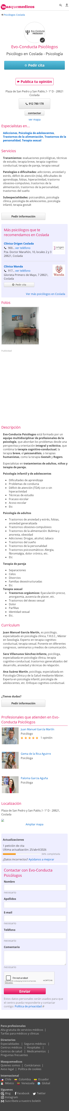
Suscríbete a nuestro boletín (23, 1101)
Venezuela (27, 1083)
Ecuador (43, 1079)
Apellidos (10, 899)
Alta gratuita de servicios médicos (22, 1030)
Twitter (41, 1093)
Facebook (23, 1093)
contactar (34, 113)
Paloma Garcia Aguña (34, 778)
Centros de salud (11, 1051)
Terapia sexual (31, 140)
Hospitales (33, 1047)
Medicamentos (36, 1051)
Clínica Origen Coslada (19, 243)
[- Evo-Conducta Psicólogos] (20, 326)
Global (46, 1083)
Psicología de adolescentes (36, 133)
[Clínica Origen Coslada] (59, 253)
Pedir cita (36, 65)
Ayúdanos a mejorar (41, 859)
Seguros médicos (35, 1044)
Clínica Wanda (13, 266)
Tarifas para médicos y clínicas (20, 1033)
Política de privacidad (28, 1006)
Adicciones (10, 133)
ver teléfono (22, 248)
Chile (8, 1079)
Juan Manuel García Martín (37, 729)
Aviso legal (7, 1069)
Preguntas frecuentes (14, 1055)
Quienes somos (10, 1065)
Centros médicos (11, 1047)
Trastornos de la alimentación (23, 137)
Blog (8, 1093)
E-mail (8, 912)
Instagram (11, 1097)
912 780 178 (36, 104)
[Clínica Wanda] (59, 275)
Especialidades (10, 1044)
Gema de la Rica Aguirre (36, 754)
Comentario (12, 947)
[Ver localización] (34, 820)
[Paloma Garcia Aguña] (10, 792)
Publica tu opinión (36, 81)
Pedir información (23, 216)
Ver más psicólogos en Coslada (45, 294)
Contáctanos (32, 1065)
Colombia (25, 1079)
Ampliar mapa (34, 824)
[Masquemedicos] (17, 5)
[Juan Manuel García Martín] (10, 743)
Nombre (9, 881)
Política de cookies (29, 1069)
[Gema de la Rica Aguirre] (10, 768)
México (9, 1083)
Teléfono (9, 930)
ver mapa (35, 119)
